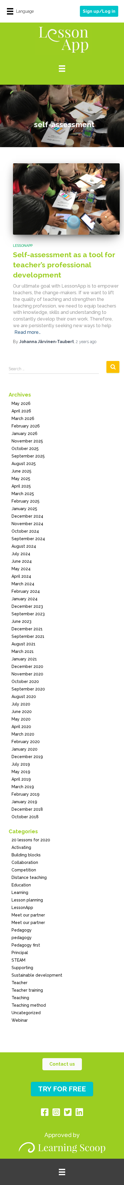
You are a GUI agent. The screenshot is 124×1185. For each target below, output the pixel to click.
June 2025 (21, 471)
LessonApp (23, 246)
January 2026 (24, 433)
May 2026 (21, 403)
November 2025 (27, 441)
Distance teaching (29, 877)
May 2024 (21, 568)
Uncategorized (26, 1012)
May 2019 (21, 771)
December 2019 (27, 756)
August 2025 (24, 463)
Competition (24, 870)
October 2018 (25, 816)
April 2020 (21, 726)
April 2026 (21, 411)
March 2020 (23, 734)
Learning (20, 892)
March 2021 (23, 651)
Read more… (27, 332)
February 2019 (26, 794)
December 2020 (27, 666)
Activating (21, 847)
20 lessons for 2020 (31, 840)
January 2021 (24, 659)
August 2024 (24, 546)
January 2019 (24, 801)
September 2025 (28, 456)
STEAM (18, 960)
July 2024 (21, 553)
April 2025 (21, 486)
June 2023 (21, 621)
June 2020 (22, 711)
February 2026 (26, 426)
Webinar (20, 1020)
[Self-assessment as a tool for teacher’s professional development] (66, 199)
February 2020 (26, 741)
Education (21, 885)
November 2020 (27, 674)
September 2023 (28, 614)
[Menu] (62, 68)
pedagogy (22, 937)
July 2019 (21, 764)
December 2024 (27, 516)
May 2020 (21, 719)
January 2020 (24, 749)
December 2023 (27, 606)
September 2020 (28, 689)
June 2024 (22, 561)
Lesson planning (27, 900)
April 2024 (21, 576)
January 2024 (24, 599)
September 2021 (28, 636)
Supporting (22, 967)
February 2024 (26, 591)
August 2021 (23, 644)
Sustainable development (37, 975)
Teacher (19, 982)
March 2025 (23, 493)
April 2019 (21, 779)
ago (86, 341)
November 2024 (27, 523)
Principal (20, 952)
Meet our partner (28, 915)
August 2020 (24, 696)
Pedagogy (22, 930)
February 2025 (26, 501)
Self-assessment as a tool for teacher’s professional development (64, 264)
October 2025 (25, 448)
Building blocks (26, 855)
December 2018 (27, 809)
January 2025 (24, 508)
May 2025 (21, 478)
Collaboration (25, 862)
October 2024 (25, 531)
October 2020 (25, 681)
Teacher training (27, 990)
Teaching (20, 997)
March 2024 (23, 584)
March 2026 (23, 418)
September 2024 (28, 538)
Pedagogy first (26, 945)
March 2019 (23, 786)
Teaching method (29, 1005)
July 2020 (21, 704)
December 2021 (27, 629)
